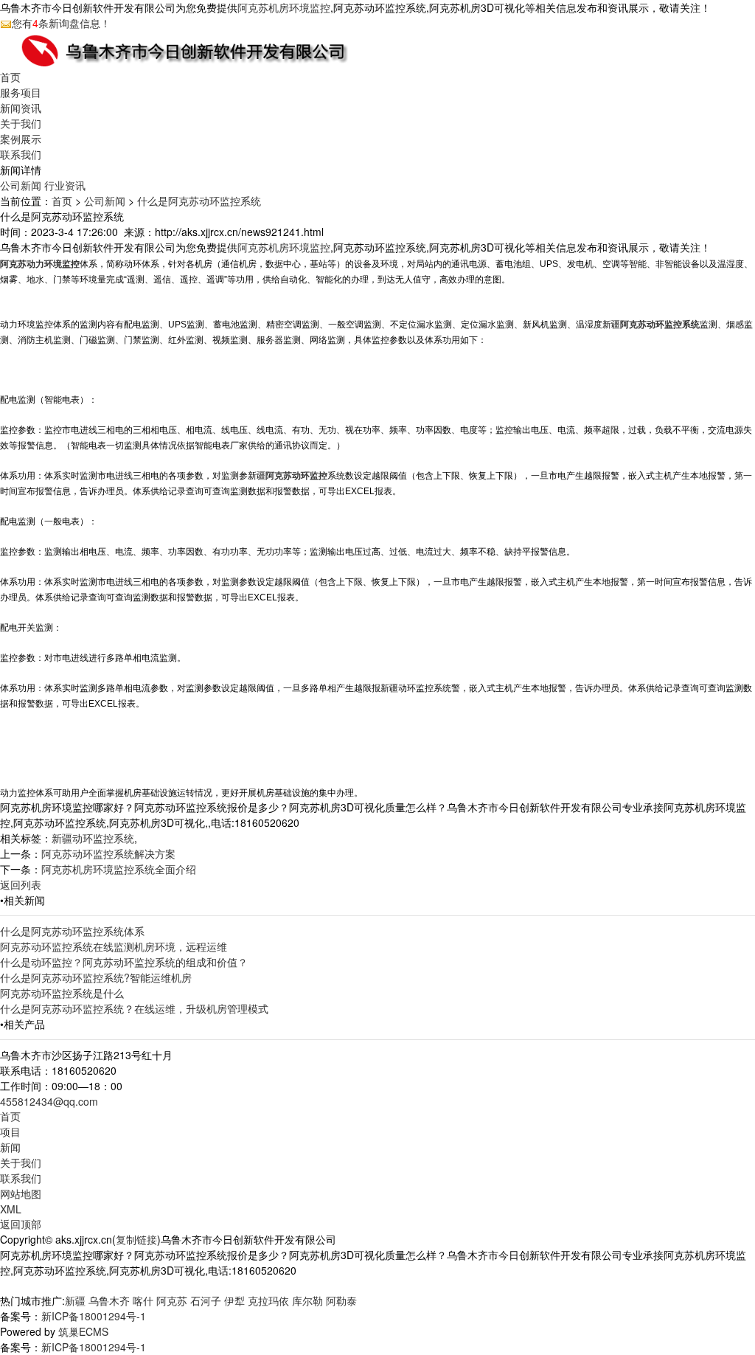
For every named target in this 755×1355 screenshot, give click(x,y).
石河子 (205, 1300)
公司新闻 (20, 185)
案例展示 (20, 138)
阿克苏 (171, 1300)
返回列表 (20, 884)
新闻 (10, 1147)
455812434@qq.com (49, 1101)
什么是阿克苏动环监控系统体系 (72, 930)
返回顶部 (20, 1223)
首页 (10, 76)
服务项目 (20, 92)
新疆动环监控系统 (93, 838)
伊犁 (234, 1300)
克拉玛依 (268, 1300)
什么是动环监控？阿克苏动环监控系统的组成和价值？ (124, 961)
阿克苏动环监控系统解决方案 (108, 853)
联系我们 (20, 154)
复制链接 (136, 1239)
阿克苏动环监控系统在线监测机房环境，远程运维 (113, 946)
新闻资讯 (20, 107)
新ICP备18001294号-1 (93, 1316)
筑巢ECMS (83, 1331)
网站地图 (20, 1193)
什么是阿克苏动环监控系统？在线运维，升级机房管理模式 (134, 1008)
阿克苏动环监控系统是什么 (62, 992)
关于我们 (20, 123)
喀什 (143, 1300)
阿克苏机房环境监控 (283, 7)
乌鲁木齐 (109, 1300)
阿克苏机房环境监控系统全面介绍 (118, 869)
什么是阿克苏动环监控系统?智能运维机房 (96, 977)
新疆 (75, 1300)
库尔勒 (307, 1300)
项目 (10, 1131)
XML (10, 1209)
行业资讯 (65, 185)
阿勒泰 (341, 1300)
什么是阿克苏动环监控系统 (199, 200)
